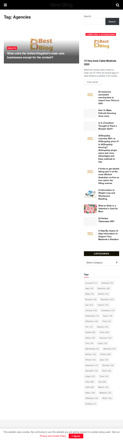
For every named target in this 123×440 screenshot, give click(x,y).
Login (102, 343)
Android (107, 283)
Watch (103, 387)
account (91, 283)
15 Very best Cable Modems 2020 (100, 62)
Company (108, 310)
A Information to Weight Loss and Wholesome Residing (106, 194)
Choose (91, 310)
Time (103, 376)
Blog (90, 293)
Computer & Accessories (100, 34)
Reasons (92, 365)
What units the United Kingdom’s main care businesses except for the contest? (35, 55)
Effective (92, 321)
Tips (90, 381)
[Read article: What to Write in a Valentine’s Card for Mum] (90, 208)
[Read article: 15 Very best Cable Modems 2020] (101, 43)
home (104, 332)
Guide (90, 332)
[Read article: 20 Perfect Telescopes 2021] (90, 221)
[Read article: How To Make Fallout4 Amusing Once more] (90, 113)
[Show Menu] (5, 5)
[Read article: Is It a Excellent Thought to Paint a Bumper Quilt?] (90, 126)
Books (103, 293)
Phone (91, 359)
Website (105, 392)
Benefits (104, 288)
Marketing (92, 348)
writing (91, 403)
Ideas (90, 337)
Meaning (109, 348)
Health (12, 48)
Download (92, 315)
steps (90, 376)
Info (90, 343)
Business (107, 299)
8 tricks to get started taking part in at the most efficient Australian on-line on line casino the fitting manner (108, 176)
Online (105, 354)
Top (102, 381)
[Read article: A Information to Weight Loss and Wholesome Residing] (90, 193)
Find (106, 321)
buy (89, 304)
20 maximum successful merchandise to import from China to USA (108, 97)
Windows (92, 398)
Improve (105, 337)
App (90, 288)
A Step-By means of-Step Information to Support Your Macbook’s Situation (108, 235)
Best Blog (61, 4)
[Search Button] (117, 5)
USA (90, 387)
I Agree (76, 435)
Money (91, 354)
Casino (103, 304)
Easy (107, 315)
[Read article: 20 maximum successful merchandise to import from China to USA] (90, 94)
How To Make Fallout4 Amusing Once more (107, 113)
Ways (90, 392)
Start (106, 370)
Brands (91, 299)
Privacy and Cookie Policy (53, 435)
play (104, 359)
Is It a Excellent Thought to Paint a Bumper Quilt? (107, 125)
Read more (94, 82)
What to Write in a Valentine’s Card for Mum (108, 208)
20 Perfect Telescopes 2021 (106, 220)
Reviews (92, 370)
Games (102, 326)
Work (107, 398)
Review (108, 365)
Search (87, 16)
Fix (89, 326)
